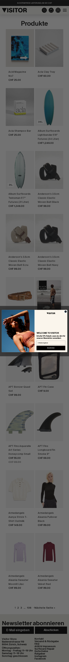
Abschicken (51, 348)
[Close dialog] (66, 312)
